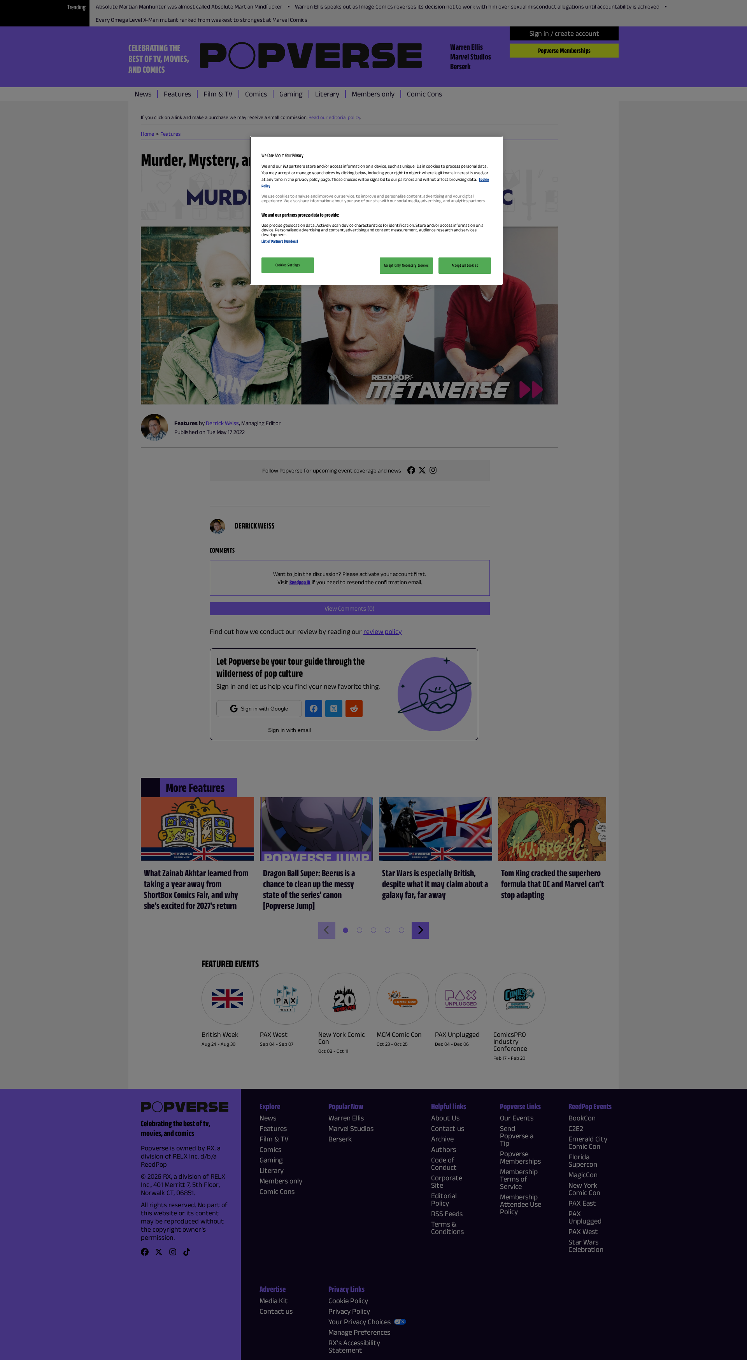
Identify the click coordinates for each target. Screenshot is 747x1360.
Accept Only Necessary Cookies (406, 265)
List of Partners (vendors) (279, 241)
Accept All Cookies (465, 265)
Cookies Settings (287, 265)
